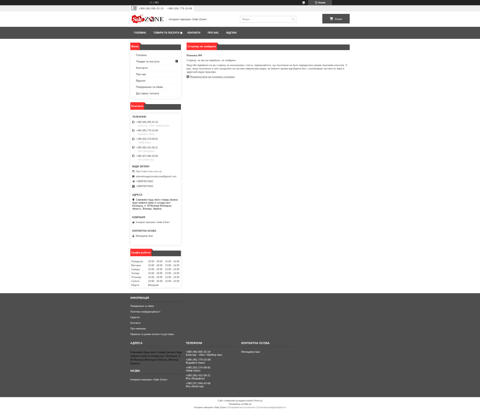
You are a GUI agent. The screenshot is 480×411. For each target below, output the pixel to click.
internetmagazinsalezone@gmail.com (156, 176)
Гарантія (135, 317)
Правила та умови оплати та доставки (152, 334)
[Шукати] (293, 19)
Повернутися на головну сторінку (212, 76)
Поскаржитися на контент (242, 407)
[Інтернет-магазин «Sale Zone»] (147, 19)
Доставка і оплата (147, 93)
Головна (140, 32)
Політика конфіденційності (145, 311)
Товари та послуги (166, 32)
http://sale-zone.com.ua (149, 171)
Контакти (194, 32)
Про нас (213, 32)
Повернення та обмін (149, 87)
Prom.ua (258, 400)
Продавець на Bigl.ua (240, 404)
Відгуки (231, 32)
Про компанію (138, 328)
